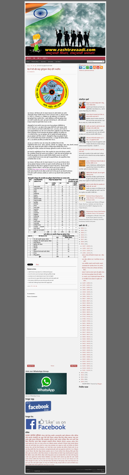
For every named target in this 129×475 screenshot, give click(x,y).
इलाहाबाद (48, 451)
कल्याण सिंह (70, 460)
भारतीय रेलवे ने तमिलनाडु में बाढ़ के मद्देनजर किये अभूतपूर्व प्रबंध (40, 282)
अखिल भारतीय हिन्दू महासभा (47, 455)
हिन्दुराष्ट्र (42, 447)
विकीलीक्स (48, 457)
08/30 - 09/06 (86, 307)
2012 (82, 377)
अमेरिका (73, 441)
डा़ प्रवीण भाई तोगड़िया (67, 445)
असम (39, 460)
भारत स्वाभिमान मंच (51, 462)
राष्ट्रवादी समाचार (37, 471)
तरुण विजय (48, 459)
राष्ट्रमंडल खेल (60, 447)
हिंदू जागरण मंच (49, 464)
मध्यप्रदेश (47, 439)
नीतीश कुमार (73, 451)
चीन (69, 449)
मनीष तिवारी (46, 460)
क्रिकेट (44, 459)
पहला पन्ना (29, 58)
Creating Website (88, 469)
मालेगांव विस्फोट (42, 457)
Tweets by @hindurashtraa (86, 70)
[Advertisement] (40, 350)
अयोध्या (56, 437)
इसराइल (63, 460)
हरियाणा (36, 453)
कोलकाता (46, 453)
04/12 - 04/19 (86, 343)
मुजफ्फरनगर (72, 453)
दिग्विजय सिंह (40, 439)
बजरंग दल (60, 459)
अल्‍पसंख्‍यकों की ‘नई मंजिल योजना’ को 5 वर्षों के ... (93, 265)
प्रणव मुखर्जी (32, 457)
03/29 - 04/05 (86, 348)
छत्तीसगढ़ (45, 464)
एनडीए (66, 460)
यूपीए (54, 449)
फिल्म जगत (65, 455)
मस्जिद (54, 441)
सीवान (53, 464)
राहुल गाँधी (44, 437)
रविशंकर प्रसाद (31, 455)
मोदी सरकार (50, 437)
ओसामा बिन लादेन (70, 457)
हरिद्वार (36, 460)
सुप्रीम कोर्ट (31, 443)
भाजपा (27, 435)
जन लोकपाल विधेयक (53, 453)
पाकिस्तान (68, 435)
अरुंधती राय (42, 445)
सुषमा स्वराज (31, 453)
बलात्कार (43, 449)
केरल (38, 445)
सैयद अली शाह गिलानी (35, 447)
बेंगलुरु (35, 445)
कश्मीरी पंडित (33, 449)
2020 (82, 232)
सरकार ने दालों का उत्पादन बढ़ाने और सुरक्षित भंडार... (93, 272)
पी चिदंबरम (65, 443)
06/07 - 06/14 (86, 328)
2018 (82, 237)
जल (33, 65)
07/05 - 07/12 (86, 319)
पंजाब (49, 445)
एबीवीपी (34, 459)
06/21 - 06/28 (86, 323)
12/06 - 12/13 (86, 253)
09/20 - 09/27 (86, 301)
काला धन (53, 451)
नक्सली (76, 457)
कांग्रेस (33, 435)
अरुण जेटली (48, 447)
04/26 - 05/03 (86, 339)
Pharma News (35, 61)
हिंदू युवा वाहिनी (28, 464)
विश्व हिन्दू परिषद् (63, 437)
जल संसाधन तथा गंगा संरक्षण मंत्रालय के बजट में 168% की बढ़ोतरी (40, 276)
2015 (82, 244)
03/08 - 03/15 (86, 354)
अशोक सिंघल (41, 453)
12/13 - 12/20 (86, 250)
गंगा (31, 65)
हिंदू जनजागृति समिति (60, 462)
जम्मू (74, 437)
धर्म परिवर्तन (75, 445)
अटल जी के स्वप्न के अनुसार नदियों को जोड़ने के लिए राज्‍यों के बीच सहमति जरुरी (43, 278)
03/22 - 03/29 (86, 350)
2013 (82, 375)
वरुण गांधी (76, 459)
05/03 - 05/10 (86, 336)
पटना (38, 443)
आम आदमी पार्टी (68, 462)
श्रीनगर (52, 439)
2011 (82, 379)
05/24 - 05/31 (86, 330)
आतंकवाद (55, 443)
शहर (38, 58)
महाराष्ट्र (27, 447)
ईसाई (69, 443)
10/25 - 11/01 (86, 289)
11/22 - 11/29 (86, 285)
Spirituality (50, 61)
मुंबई (30, 439)
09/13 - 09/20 (86, 303)
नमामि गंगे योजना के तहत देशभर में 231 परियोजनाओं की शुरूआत (40, 272)
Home (27, 61)
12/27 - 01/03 (86, 246)
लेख (34, 58)
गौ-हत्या (57, 451)
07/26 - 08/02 (86, 314)
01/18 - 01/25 (86, 368)
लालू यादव (76, 455)
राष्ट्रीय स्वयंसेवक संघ (34, 437)
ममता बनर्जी (71, 455)
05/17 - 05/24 (86, 332)
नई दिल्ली (60, 453)
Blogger (99, 383)
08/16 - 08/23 (86, 312)
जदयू (46, 462)
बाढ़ (35, 65)
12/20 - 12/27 (86, 248)
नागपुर (64, 453)
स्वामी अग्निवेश (38, 455)
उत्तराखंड (61, 455)
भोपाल (41, 443)
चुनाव (36, 443)
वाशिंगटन (66, 447)
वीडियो (27, 460)
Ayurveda (43, 61)
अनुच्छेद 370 (42, 462)
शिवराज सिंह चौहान (34, 451)
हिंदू (29, 449)
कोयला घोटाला (35, 464)
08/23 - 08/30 (86, 310)
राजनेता (44, 58)
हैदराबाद (44, 451)
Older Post (73, 365)
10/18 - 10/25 (86, 292)
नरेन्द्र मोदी (44, 435)
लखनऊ (70, 437)
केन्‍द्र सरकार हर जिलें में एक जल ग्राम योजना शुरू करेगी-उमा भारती (40, 280)
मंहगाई (51, 449)
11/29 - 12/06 (86, 283)
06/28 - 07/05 (86, 321)
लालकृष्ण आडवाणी (47, 441)
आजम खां (56, 455)
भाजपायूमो (47, 449)
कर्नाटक (45, 443)
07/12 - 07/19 (86, 316)
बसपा (63, 459)
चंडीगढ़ (60, 451)
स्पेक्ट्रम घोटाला (61, 441)
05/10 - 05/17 (86, 334)
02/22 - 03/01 (86, 359)
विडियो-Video (75, 462)
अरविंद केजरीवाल (29, 459)
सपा (48, 443)
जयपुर (46, 445)
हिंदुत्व (40, 451)
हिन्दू (49, 435)
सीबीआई (51, 443)
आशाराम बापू (63, 457)
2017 (82, 239)
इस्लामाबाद (53, 445)
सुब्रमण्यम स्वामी (64, 449)
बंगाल (36, 457)
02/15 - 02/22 (86, 361)
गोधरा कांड (38, 449)
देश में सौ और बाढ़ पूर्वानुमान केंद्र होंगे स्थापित (43, 69)
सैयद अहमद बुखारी (35, 462)
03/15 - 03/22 (86, 352)
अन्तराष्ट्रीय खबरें (60, 435)
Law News (58, 61)
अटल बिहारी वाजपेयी (55, 457)
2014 (82, 372)
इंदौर (73, 447)
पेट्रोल (74, 460)
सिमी (60, 460)
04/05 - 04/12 (86, 345)
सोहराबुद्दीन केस (32, 460)
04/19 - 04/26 (86, 341)
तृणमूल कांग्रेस (54, 459)
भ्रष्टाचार (27, 451)
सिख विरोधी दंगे (55, 460)
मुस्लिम (38, 435)
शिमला (50, 460)
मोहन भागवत (54, 447)
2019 (82, 235)
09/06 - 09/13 (86, 305)
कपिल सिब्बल (39, 459)
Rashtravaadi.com (100, 469)
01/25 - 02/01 (86, 366)
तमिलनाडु (67, 451)
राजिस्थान (71, 459)
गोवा (42, 460)
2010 (82, 381)
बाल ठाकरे (67, 459)
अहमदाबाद (68, 441)
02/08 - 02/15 (86, 363)
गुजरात (34, 439)
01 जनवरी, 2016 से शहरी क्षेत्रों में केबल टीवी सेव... (93, 276)
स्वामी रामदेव (58, 439)
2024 (82, 228)
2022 (82, 230)
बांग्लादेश (73, 443)
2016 (82, 241)
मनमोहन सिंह (65, 439)
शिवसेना (70, 447)
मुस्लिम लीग (40, 464)
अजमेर (27, 457)
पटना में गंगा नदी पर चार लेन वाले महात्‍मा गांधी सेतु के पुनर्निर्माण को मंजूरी (41, 274)
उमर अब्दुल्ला (59, 445)
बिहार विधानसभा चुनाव (32, 441)
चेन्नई (63, 451)
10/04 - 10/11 (86, 296)
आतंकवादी (60, 443)
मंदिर (72, 435)
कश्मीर (53, 435)
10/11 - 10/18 (86, 294)
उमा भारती (30, 445)
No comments (30, 71)
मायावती (67, 453)
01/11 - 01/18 (86, 370)
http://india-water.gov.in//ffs (40, 169)
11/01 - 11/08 (86, 287)
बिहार (40, 441)
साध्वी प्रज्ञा (58, 449)
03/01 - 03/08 (86, 357)
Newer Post (31, 365)
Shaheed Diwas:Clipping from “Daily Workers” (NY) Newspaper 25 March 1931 (95, 198)
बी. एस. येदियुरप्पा (74, 449)
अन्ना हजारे (72, 439)
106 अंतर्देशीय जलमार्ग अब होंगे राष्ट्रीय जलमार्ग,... (93, 263)
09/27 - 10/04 (86, 298)
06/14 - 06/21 (86, 325)
